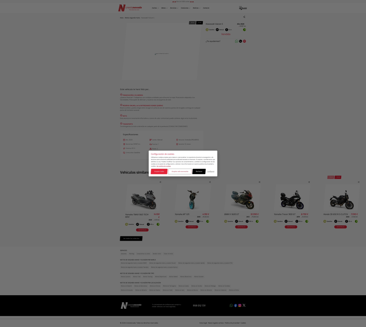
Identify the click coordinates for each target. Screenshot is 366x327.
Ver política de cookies (164, 166)
